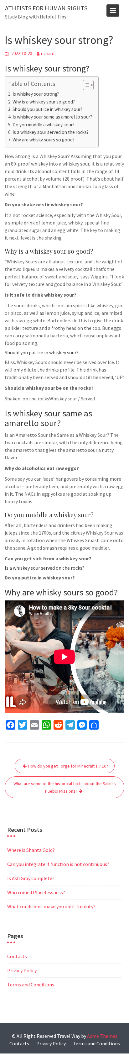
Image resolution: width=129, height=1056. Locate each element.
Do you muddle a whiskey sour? (44, 125)
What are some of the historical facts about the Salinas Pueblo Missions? (64, 787)
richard (47, 53)
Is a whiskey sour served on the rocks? (51, 132)
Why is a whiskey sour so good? (44, 102)
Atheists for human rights (46, 8)
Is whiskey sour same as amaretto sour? (52, 117)
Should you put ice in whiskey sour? (47, 109)
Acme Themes (102, 1036)
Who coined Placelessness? (36, 892)
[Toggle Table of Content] (85, 85)
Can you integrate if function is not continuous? (58, 864)
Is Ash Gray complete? (30, 878)
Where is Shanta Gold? (31, 850)
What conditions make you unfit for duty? (51, 906)
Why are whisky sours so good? (44, 140)
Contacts (17, 956)
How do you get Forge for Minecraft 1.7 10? (68, 766)
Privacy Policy (22, 970)
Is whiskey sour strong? (36, 94)
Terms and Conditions (30, 984)
